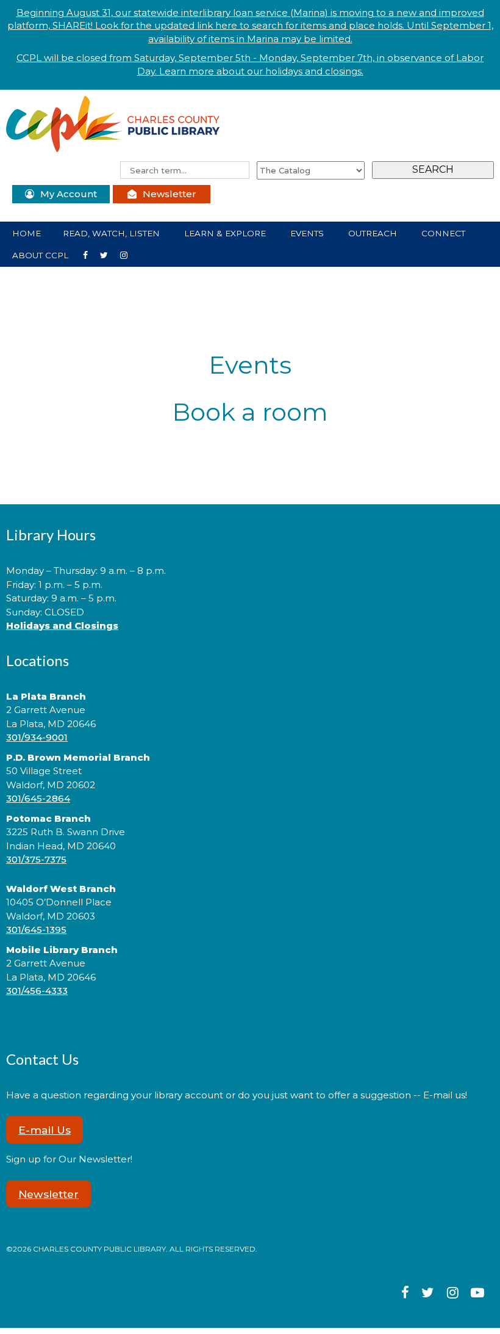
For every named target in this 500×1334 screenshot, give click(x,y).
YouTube (128, 254)
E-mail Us (44, 1129)
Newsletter (169, 194)
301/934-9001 (37, 737)
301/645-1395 (36, 929)
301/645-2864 (38, 798)
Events (250, 365)
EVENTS (308, 233)
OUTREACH (373, 233)
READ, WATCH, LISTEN (112, 233)
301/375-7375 (36, 859)
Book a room (250, 412)
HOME (26, 233)
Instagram (109, 254)
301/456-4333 (37, 990)
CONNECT (444, 233)
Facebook (90, 254)
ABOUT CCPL (41, 255)
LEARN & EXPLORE (226, 233)
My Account (68, 194)
